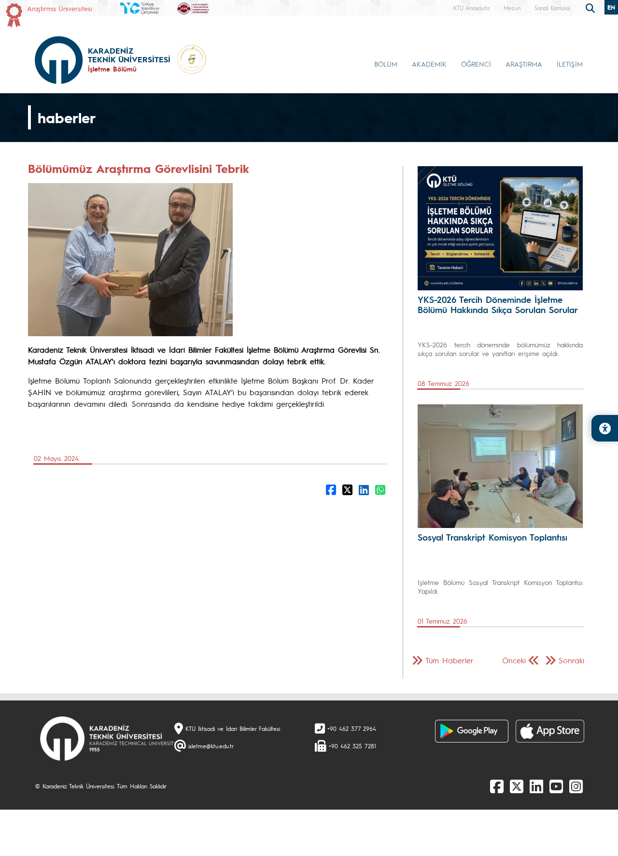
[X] (516, 786)
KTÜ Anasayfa (471, 8)
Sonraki (571, 660)
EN (611, 7)
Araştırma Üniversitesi (59, 8)
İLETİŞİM (570, 63)
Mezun (512, 8)
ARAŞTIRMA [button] (524, 63)
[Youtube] (556, 786)
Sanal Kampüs (552, 8)
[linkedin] (536, 786)
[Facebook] (497, 786)
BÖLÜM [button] (385, 63)
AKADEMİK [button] (429, 63)
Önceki (514, 660)
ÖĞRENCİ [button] (476, 63)
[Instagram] (576, 786)
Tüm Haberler (449, 660)
